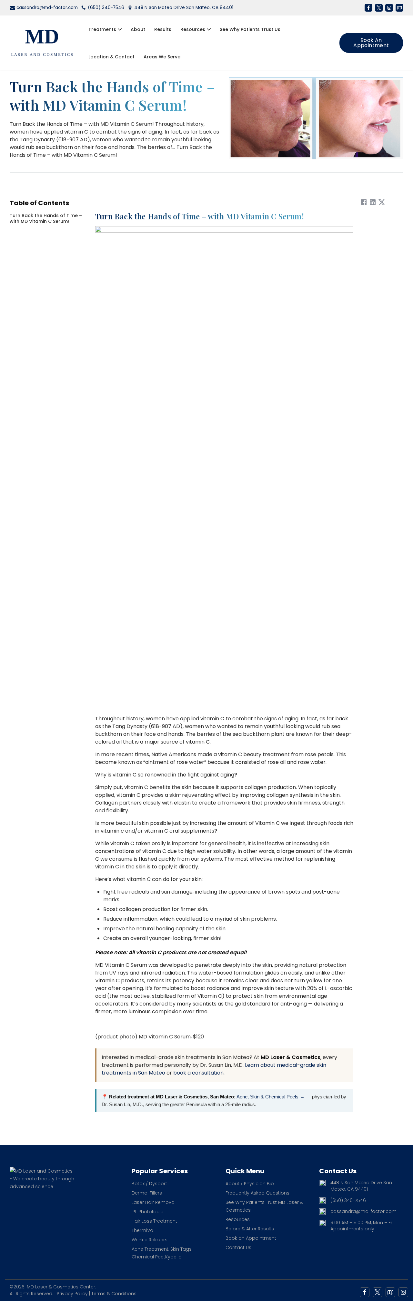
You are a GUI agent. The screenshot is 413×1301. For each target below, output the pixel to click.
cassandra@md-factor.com (47, 8)
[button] (120, 29)
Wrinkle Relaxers (149, 1239)
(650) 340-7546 (106, 8)
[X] (379, 8)
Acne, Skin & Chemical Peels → (271, 1096)
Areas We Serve (162, 57)
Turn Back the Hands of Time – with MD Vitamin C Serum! (46, 218)
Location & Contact (111, 57)
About (138, 29)
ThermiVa (142, 1230)
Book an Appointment (371, 42)
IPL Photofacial (148, 1211)
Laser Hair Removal (154, 1202)
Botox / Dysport (149, 1183)
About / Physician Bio (250, 1183)
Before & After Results (250, 1229)
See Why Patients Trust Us (250, 29)
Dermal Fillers (147, 1193)
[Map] (399, 8)
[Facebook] (368, 8)
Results (162, 29)
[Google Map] (390, 1292)
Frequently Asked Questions (257, 1193)
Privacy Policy (72, 1293)
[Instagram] (389, 8)
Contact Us (238, 1247)
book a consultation (198, 1072)
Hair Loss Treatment (154, 1221)
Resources (238, 1219)
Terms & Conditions (113, 1293)
